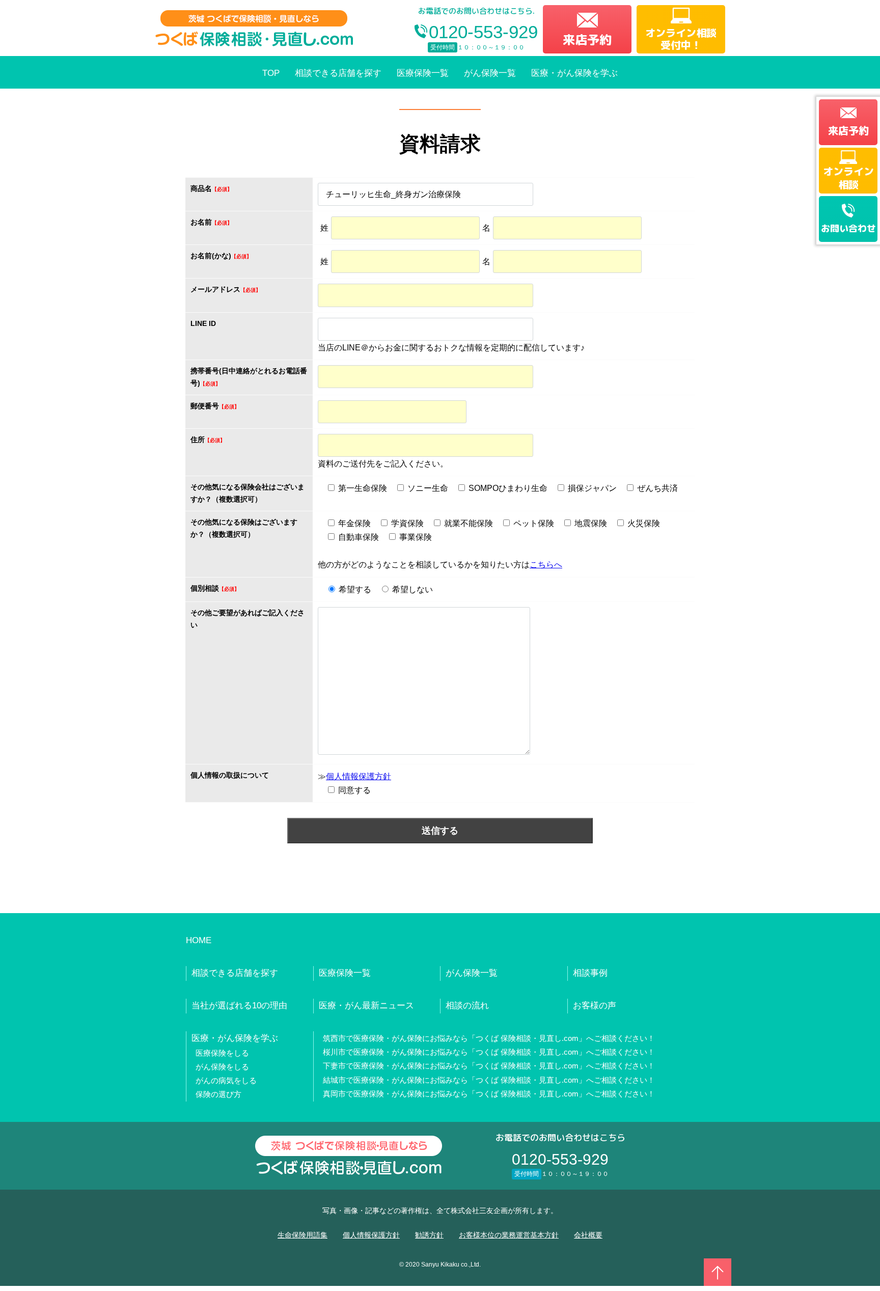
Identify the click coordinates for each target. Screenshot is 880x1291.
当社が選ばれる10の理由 (239, 1005)
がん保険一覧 (490, 73)
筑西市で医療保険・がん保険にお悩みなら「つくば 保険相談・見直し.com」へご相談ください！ (489, 1038)
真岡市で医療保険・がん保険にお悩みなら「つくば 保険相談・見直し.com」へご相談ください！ (489, 1093)
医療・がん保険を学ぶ (574, 73)
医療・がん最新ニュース (366, 1005)
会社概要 (588, 1235)
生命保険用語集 (302, 1235)
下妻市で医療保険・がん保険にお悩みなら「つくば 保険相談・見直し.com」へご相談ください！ (489, 1065)
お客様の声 (594, 1005)
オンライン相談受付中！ (681, 38)
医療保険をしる (222, 1053)
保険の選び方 (218, 1094)
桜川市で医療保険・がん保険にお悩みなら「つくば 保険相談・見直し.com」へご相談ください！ (489, 1052)
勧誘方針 (429, 1235)
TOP (271, 73)
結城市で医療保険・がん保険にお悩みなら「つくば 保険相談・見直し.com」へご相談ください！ (489, 1080)
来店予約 (587, 39)
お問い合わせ (848, 228)
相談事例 (590, 973)
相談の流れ (467, 1005)
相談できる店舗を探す (338, 73)
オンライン (848, 177)
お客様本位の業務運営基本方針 (509, 1235)
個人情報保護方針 (358, 776)
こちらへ (546, 564)
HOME (198, 940)
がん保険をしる (222, 1066)
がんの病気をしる (226, 1080)
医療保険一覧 (423, 73)
